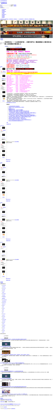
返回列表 (1, 38)
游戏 (12, 102)
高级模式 (1, 398)
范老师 (1, 66)
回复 (7, 122)
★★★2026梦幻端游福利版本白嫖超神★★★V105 (16, 120)
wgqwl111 (3, 315)
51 (4, 254)
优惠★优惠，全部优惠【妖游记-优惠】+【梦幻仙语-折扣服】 (18, 118)
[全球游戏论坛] (3, 3)
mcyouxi (1, 346)
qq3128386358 (4, 301)
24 (2, 214)
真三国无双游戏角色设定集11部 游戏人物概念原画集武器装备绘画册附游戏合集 (14, 386)
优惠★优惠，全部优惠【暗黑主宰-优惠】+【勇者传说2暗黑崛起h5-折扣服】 (20, 116)
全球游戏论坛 (4, 9)
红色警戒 (1, 339)
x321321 (3, 329)
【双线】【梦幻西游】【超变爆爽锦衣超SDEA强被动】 (16, 107)
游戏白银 (4, 167)
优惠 (7, 102)
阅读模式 (21, 47)
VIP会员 (3, 13)
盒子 (15, 102)
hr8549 (3, 306)
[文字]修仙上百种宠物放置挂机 (7, 378)
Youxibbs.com (6, 408)
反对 (9, 159)
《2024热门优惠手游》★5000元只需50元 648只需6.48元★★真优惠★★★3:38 (20, 119)
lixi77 (2, 312)
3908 (2, 78)
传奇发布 (3, 15)
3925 (3, 78)
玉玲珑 (1, 202)
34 (4, 137)
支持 (8, 159)
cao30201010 (2, 125)
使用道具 (7, 161)
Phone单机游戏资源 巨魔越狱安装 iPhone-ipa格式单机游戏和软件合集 (13, 371)
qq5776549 (3, 289)
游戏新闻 (3, 10)
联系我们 (3, 17)
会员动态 (4, 14)
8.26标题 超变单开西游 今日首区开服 (14, 106)
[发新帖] (1, 39)
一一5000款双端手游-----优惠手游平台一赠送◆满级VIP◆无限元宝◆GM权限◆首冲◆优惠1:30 (22, 115)
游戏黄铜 (4, 130)
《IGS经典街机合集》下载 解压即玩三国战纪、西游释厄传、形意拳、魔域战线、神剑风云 (16, 354)
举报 (9, 161)
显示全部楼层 (17, 47)
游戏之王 (4, 71)
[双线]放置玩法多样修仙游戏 (7, 346)
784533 (3, 309)
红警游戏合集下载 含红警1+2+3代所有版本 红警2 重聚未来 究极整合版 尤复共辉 (14, 339)
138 (4, 214)
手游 (13, 102)
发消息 (4, 157)
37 (3, 254)
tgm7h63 (3, 323)
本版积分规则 (2, 401)
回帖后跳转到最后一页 (11, 401)
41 (3, 214)
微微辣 (1, 162)
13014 (5, 78)
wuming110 (3, 286)
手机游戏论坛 (4, 11)
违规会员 (3, 12)
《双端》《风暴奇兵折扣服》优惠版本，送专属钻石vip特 (17, 117)
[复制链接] (6, 46)
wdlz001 (3, 292)
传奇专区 (3, 16)
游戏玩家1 (3, 298)
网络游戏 (9, 102)
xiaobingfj (3, 326)
